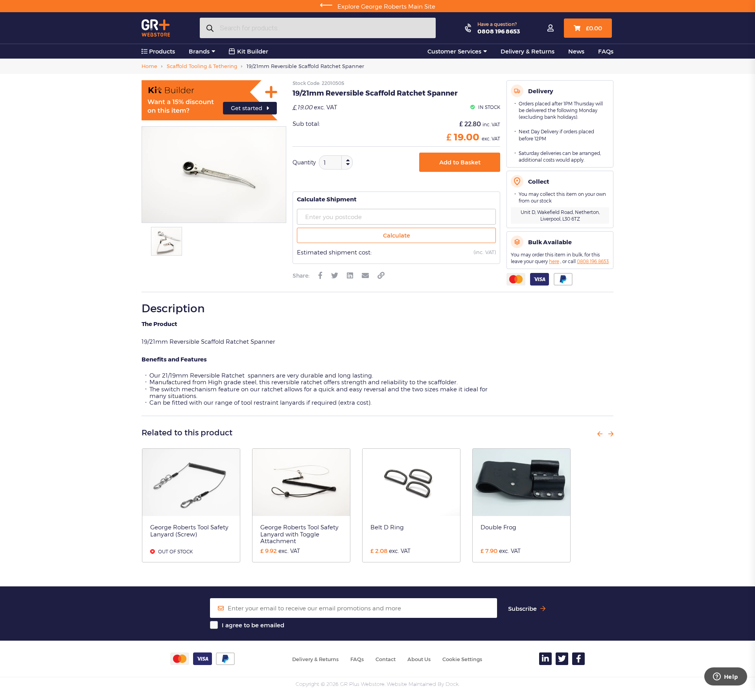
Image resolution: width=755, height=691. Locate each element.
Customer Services (454, 51)
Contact (386, 659)
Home (149, 66)
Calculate (396, 235)
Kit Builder (252, 51)
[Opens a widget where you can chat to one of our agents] (725, 677)
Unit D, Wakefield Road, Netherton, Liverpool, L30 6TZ (560, 215)
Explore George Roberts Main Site (377, 6)
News (576, 51)
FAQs (605, 51)
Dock (452, 684)
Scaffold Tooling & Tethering (202, 66)
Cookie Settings (462, 659)
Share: (301, 275)
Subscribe (523, 608)
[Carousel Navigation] (602, 433)
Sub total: (306, 123)
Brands (199, 51)
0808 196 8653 (498, 31)
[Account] (550, 28)
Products (161, 51)
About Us (419, 659)
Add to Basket (460, 162)
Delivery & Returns (527, 51)
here (554, 261)
